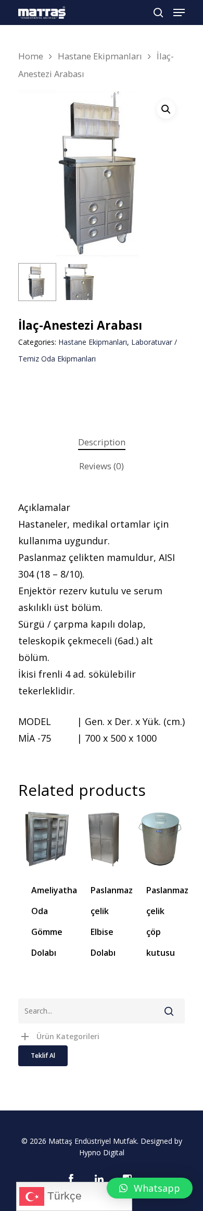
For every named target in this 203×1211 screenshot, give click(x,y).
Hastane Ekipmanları (100, 56)
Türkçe (63, 1196)
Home (30, 56)
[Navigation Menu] (179, 12)
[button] (150, 1188)
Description (101, 442)
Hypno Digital (101, 1152)
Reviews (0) (101, 466)
